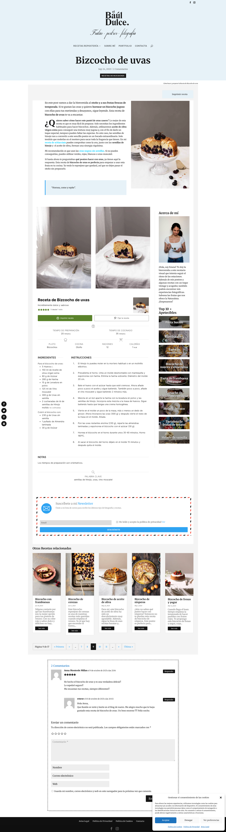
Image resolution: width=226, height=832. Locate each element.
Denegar (189, 820)
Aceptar (166, 820)
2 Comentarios (120, 69)
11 (106, 646)
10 (100, 646)
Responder (169, 671)
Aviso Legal (205, 827)
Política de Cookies (175, 827)
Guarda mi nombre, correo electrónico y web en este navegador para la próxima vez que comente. (103, 791)
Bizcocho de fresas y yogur (179, 601)
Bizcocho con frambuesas (43, 601)
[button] (220, 797)
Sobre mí (109, 46)
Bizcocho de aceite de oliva (112, 601)
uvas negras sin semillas (91, 151)
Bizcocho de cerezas (75, 601)
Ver (163, 521)
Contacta (141, 46)
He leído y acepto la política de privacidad (142, 521)
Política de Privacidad (191, 827)
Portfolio (125, 46)
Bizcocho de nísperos (142, 601)
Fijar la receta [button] (123, 318)
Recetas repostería (85, 46)
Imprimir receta (179, 94)
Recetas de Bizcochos (113, 76)
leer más (41, 628)
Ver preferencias (211, 820)
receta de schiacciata (55, 142)
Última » (128, 646)
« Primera (59, 646)
